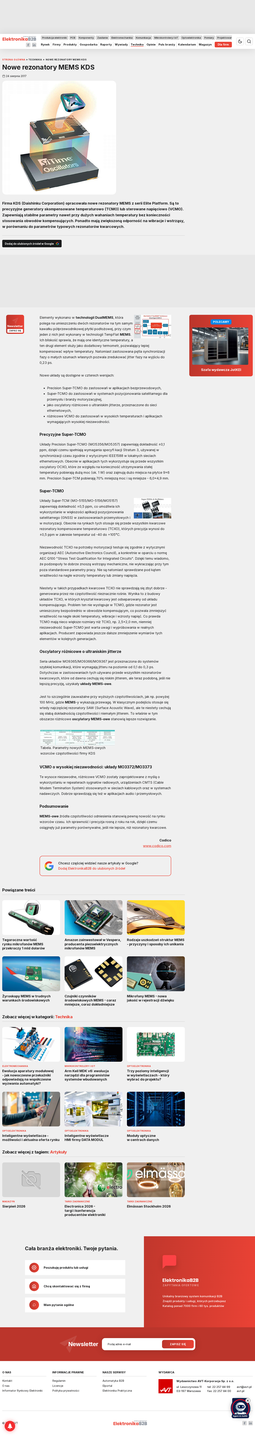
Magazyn (205, 44)
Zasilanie (102, 37)
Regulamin (59, 1380)
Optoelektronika (191, 37)
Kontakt (7, 1380)
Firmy (57, 44)
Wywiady (121, 44)
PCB (72, 37)
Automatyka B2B (113, 1380)
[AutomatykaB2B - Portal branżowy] (19, 38)
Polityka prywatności (65, 1390)
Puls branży (166, 44)
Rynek (45, 44)
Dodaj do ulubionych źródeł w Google (29, 243)
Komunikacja (143, 37)
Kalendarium (187, 44)
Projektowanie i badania (231, 37)
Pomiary (209, 37)
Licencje (57, 1386)
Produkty (70, 44)
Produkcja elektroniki (54, 37)
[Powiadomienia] (10, 1426)
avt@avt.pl (244, 1387)
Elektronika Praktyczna (117, 1390)
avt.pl (240, 1391)
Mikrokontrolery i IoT (166, 37)
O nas (6, 1386)
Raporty (106, 44)
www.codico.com (157, 846)
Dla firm (223, 44)
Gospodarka (88, 44)
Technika (137, 44)
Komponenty (86, 37)
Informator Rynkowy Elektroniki (22, 1390)
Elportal (107, 1386)
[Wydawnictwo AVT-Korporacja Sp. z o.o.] (165, 1387)
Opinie (151, 44)
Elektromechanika (122, 37)
